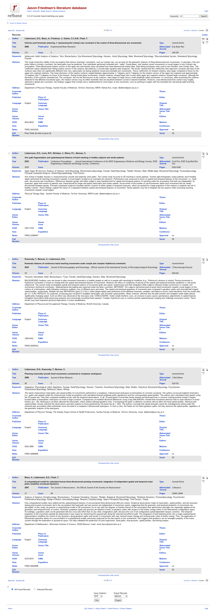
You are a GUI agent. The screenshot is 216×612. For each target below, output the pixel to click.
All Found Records (22, 589)
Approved (163, 129)
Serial (162, 133)
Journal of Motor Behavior (62, 377)
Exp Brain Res (178, 47)
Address (16, 88)
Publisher (16, 97)
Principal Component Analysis (37, 173)
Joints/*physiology (119, 56)
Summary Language (42, 104)
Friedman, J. (57, 38)
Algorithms (57, 387)
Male (131, 56)
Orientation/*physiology (187, 56)
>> (111, 30)
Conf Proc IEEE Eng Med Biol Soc (185, 162)
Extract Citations (126, 608)
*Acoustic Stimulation (34, 277)
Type (161, 43)
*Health (130, 171)
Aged (27, 171)
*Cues (65, 277)
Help (206, 608)
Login (206, 11)
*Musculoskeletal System (165, 56)
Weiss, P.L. (70, 153)
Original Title (163, 104)
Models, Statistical (139, 387)
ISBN (40, 122)
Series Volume (15, 117)
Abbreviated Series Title (164, 110)
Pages (162, 52)
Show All (36, 11)
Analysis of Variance (49, 56)
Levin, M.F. (47, 153)
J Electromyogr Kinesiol (182, 267)
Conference (164, 126)
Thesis (162, 91)
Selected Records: (45, 589)
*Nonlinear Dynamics (146, 497)
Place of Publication (43, 98)
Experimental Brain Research (63, 47)
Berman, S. (81, 153)
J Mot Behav (177, 377)
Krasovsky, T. (31, 259)
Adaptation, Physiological (35, 387)
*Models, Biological (107, 497)
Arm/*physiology (72, 171)
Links (205, 35)
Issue (40, 52)
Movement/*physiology (143, 56)
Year (14, 47)
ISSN (14, 122)
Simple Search (46, 11)
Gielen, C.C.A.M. (71, 38)
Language (16, 103)
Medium (163, 122)
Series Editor (15, 110)
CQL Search (88, 608)
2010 (27, 161)
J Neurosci (176, 487)
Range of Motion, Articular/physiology (63, 499)
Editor (162, 97)
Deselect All (20, 30)
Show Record (113, 608)
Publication (43, 47)
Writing (66, 389)
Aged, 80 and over (38, 171)
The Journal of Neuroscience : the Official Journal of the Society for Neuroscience (85, 487)
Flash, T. (84, 38)
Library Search (100, 608)
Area (14, 126)
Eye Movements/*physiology (90, 56)
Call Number (15, 134)
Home (29, 11)
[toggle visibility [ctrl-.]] (8, 587)
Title (14, 43)
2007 (27, 487)
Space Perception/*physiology (116, 499)
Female (106, 171)
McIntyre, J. (58, 153)
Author (15, 38)
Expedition (43, 126)
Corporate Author (16, 92)
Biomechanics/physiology (91, 171)
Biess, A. (46, 38)
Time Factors (78, 173)
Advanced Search (59, 11)
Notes (14, 129)
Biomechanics (71, 56)
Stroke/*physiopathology (61, 173)
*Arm (61, 56)
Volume (15, 52)
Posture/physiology (188, 171)
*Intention (99, 387)
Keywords (16, 56)
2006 (27, 47)
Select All (11, 30)
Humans (107, 56)
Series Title (43, 109)
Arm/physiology (49, 497)
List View (187, 30)
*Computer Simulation (80, 497)
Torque (145, 499)
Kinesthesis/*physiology (114, 387)
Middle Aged (153, 171)
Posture (28, 58)
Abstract (16, 62)
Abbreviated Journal (164, 48)
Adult (37, 56)
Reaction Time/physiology (91, 499)
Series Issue (41, 117)
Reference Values (54, 389)
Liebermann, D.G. (33, 38)
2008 (27, 377)
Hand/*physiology (118, 171)
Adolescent (29, 56)
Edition (162, 116)
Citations (194, 30)
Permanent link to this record (108, 139)
